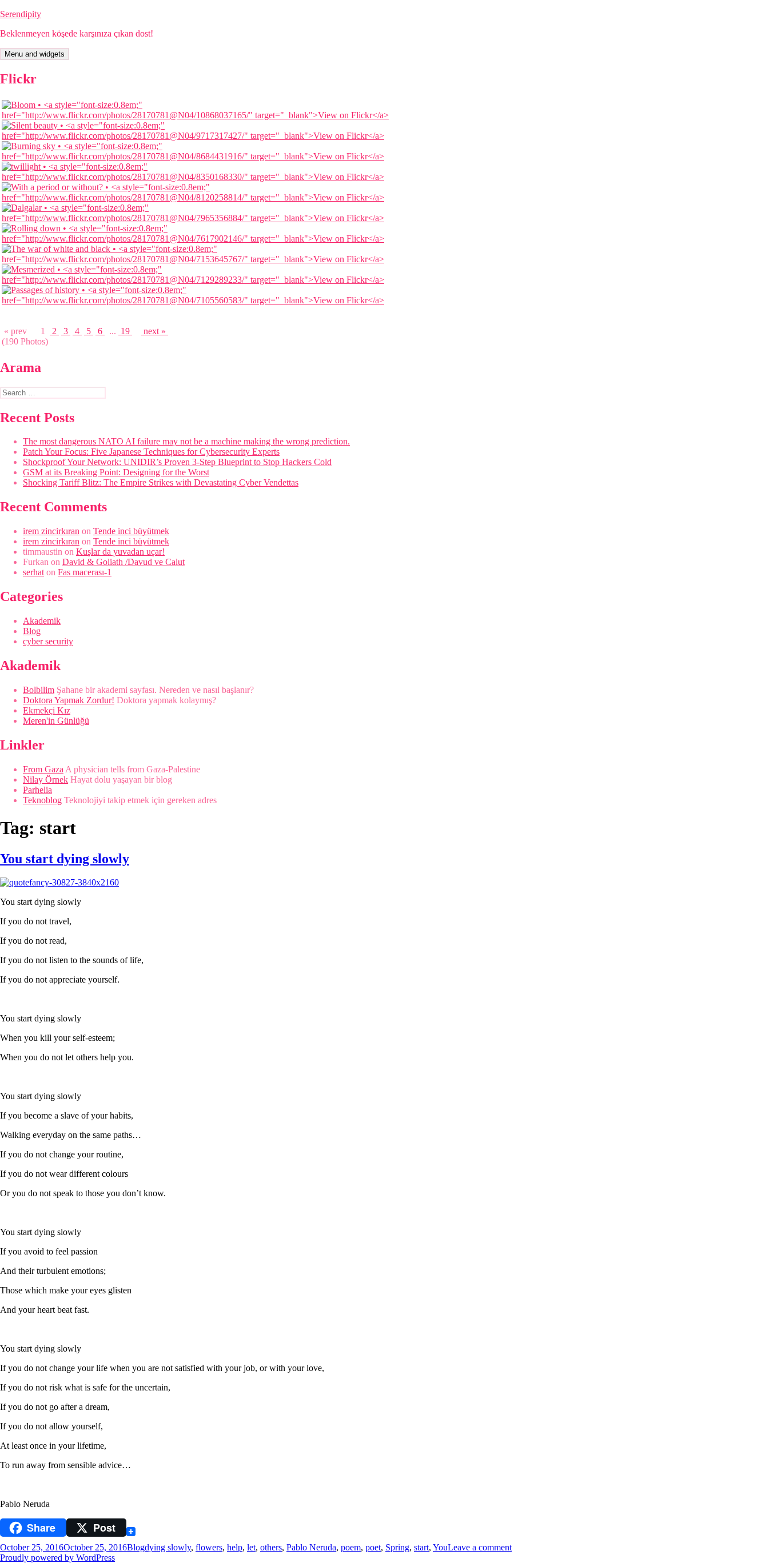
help (234, 1547)
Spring (397, 1547)
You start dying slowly (64, 858)
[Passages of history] (197, 300)
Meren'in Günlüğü (56, 721)
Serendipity (20, 14)
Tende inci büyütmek (131, 531)
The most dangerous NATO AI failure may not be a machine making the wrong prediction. (186, 441)
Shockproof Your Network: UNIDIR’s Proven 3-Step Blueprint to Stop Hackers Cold (177, 462)
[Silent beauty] (197, 136)
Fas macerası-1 (84, 572)
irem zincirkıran (51, 531)
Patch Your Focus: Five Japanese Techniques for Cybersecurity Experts (151, 451)
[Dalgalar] (197, 218)
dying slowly (168, 1547)
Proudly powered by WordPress (57, 1557)
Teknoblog (42, 800)
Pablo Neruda (311, 1547)
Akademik (42, 621)
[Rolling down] (197, 238)
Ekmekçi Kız (46, 710)
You (440, 1547)
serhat (33, 572)
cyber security (48, 641)
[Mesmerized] (197, 279)
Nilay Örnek (45, 779)
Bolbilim (38, 690)
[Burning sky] (197, 156)
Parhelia (37, 790)
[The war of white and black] (197, 259)
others (271, 1547)
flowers (209, 1547)
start (421, 1547)
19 (125, 331)
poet (373, 1547)
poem (351, 1547)
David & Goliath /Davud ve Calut (123, 562)
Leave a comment (480, 1547)
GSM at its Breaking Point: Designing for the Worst (116, 472)
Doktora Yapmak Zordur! (68, 700)
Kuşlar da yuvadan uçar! (120, 551)
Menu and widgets (35, 54)
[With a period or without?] (197, 197)
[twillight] (197, 177)
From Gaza (43, 769)
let (251, 1547)
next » (154, 331)
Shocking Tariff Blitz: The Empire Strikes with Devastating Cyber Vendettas (160, 482)
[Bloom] (197, 115)
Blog (32, 631)
